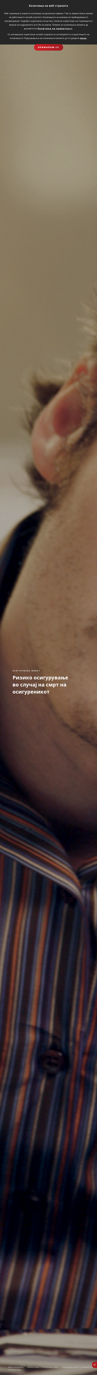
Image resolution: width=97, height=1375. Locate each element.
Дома (10, 1367)
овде (83, 38)
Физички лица (33, 1367)
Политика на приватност (55, 28)
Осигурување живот (50, 1367)
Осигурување (18, 1367)
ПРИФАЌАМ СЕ (48, 47)
